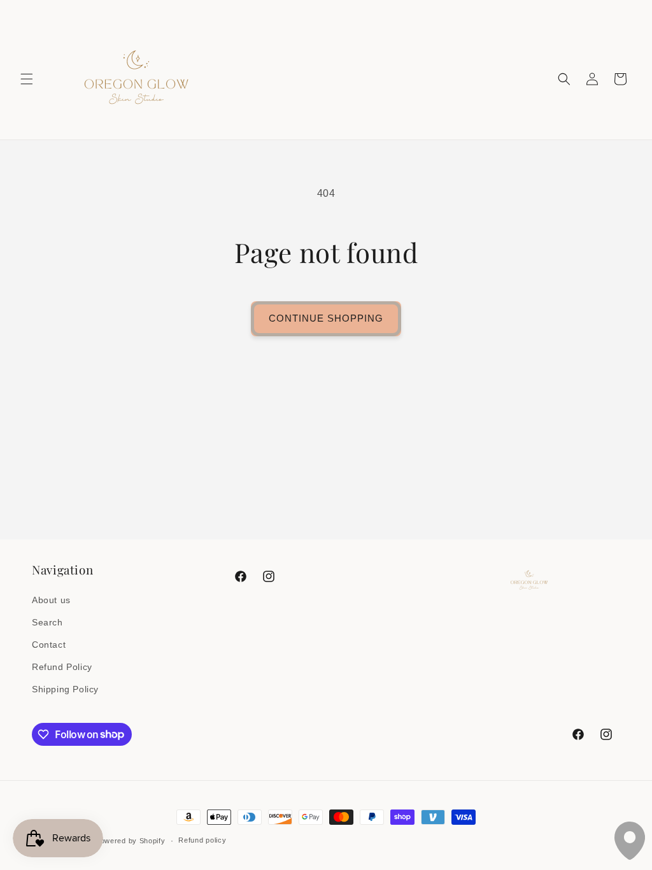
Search (47, 622)
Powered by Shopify (131, 841)
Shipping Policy (65, 689)
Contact (49, 644)
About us (51, 600)
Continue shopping (326, 318)
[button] (27, 79)
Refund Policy (62, 667)
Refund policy (202, 840)
